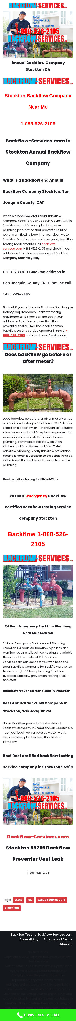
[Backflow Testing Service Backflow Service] (38, 5)
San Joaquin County (51, 900)
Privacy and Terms (58, 939)
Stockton (12, 907)
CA (30, 900)
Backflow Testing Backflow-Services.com (41, 935)
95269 (18, 900)
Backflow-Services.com (38, 836)
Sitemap (65, 944)
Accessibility (28, 939)
